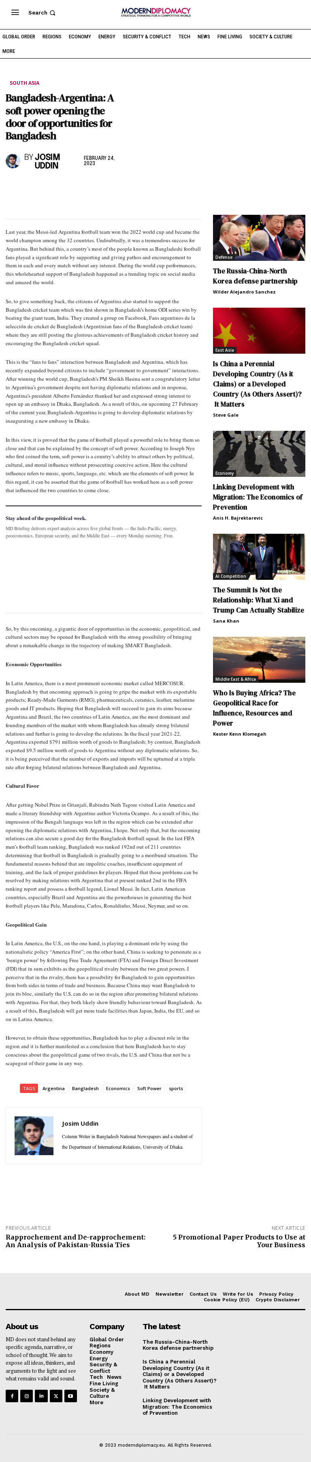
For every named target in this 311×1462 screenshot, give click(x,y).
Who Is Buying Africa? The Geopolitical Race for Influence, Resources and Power (254, 708)
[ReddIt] (88, 188)
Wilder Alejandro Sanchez (244, 292)
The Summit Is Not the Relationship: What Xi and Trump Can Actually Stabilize (258, 600)
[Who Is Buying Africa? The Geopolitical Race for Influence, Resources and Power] (259, 660)
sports (176, 1088)
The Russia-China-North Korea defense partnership (255, 276)
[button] (42, 13)
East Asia (224, 350)
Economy (224, 473)
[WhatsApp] (51, 188)
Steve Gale (226, 415)
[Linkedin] (70, 188)
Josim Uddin (47, 161)
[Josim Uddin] (13, 161)
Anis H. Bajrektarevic (238, 518)
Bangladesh (85, 1088)
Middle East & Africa (235, 679)
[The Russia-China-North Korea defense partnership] (259, 238)
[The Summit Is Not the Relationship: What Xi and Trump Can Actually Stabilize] (259, 557)
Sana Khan (226, 621)
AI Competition (230, 576)
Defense (223, 257)
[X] (32, 188)
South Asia (24, 83)
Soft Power (149, 1088)
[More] (125, 188)
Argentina (54, 1088)
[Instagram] (26, 1396)
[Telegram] (107, 188)
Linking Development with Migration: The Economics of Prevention (257, 497)
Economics (118, 1088)
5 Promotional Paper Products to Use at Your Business (239, 1241)
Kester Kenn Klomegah (239, 734)
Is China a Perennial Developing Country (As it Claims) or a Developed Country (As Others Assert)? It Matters (257, 384)
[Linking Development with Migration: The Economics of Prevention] (259, 454)
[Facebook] (14, 188)
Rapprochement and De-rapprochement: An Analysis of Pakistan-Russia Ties (75, 1241)
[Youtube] (70, 1396)
